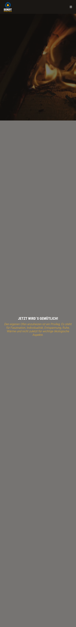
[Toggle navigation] (71, 7)
